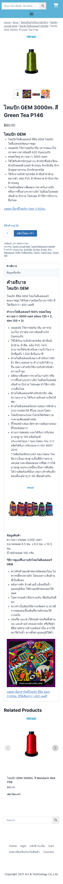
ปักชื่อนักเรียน (27, 252)
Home (13, 846)
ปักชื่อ (17, 252)
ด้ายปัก (44, 249)
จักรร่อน (36, 249)
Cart (51, 846)
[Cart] (55, 5)
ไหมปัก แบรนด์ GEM (21, 246)
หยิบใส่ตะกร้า (25, 233)
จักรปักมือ (28, 249)
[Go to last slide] (15, 94)
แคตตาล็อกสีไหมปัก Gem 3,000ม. (25, 208)
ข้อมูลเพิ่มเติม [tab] (13, 272)
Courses (48, 852)
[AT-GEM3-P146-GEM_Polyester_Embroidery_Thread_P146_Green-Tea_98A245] (31, 61)
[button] (31, 13)
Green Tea (18, 249)
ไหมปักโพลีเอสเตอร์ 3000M (43, 246)
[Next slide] (48, 94)
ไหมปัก (37, 252)
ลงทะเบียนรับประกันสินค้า (24, 852)
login (23, 846)
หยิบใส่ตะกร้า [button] (14, 794)
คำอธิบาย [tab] (11, 266)
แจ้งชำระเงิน (37, 846)
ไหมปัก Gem (46, 252)
